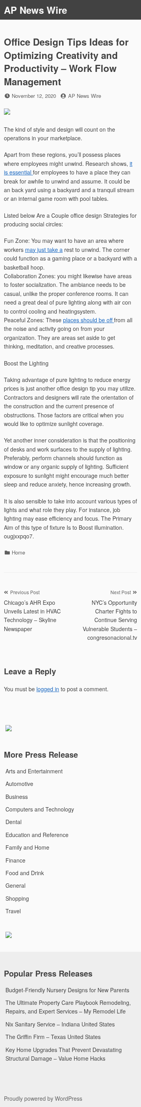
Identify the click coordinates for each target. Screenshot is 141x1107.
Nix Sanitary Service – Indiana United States (60, 1024)
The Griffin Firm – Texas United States (53, 1037)
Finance (15, 860)
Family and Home (27, 847)
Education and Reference (37, 835)
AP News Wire (35, 10)
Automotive (19, 784)
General (15, 885)
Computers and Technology (39, 809)
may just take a (44, 249)
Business (16, 796)
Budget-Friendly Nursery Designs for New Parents (67, 990)
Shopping (17, 898)
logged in (47, 689)
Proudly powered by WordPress (43, 1098)
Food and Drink (24, 873)
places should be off (88, 320)
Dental (13, 822)
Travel (13, 911)
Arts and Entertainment (34, 771)
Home (18, 552)
